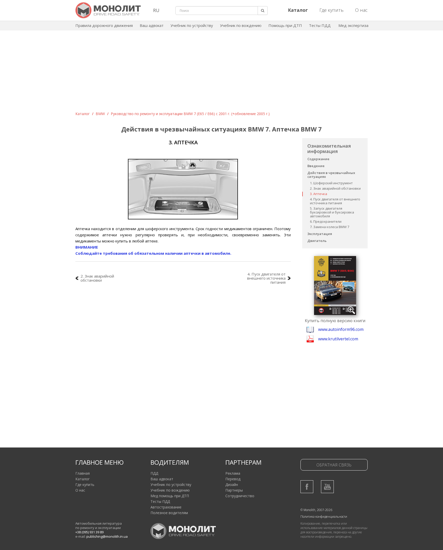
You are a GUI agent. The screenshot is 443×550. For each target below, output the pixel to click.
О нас (361, 10)
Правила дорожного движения (104, 25)
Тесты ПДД (320, 25)
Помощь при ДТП (285, 25)
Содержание (318, 159)
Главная (82, 473)
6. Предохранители (325, 221)
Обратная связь (333, 465)
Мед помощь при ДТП (169, 495)
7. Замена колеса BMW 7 (329, 227)
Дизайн (231, 484)
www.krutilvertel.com (338, 339)
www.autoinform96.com (341, 329)
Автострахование (166, 507)
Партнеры (234, 490)
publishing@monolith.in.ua (107, 536)
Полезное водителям (169, 512)
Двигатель (317, 240)
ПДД (154, 473)
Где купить (331, 10)
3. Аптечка (318, 193)
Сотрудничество (239, 495)
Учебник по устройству (191, 25)
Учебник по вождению (240, 25)
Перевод (232, 478)
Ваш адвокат (152, 25)
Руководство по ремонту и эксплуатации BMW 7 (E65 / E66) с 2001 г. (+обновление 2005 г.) (190, 113)
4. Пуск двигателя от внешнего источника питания (335, 201)
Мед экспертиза (353, 25)
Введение (316, 166)
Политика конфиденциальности (323, 516)
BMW (100, 113)
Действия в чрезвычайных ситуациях (331, 174)
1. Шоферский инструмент (331, 183)
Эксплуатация (319, 233)
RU (156, 10)
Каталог (82, 113)
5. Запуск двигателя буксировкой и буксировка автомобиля (332, 212)
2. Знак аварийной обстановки (335, 188)
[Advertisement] (221, 73)
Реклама (232, 473)
